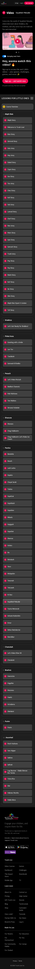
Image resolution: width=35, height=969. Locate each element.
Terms (20, 961)
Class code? (9, 914)
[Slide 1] (16, 52)
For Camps (23, 944)
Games (21, 866)
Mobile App (8, 880)
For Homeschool (9, 939)
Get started (29, 3)
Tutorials (22, 914)
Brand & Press (10, 922)
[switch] (4, 56)
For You (21, 938)
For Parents (9, 934)
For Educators (24, 934)
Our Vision (22, 918)
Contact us (23, 892)
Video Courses (10, 866)
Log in (21, 3)
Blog (6, 904)
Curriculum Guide (23, 909)
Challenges (23, 870)
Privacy (15, 961)
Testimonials (23, 904)
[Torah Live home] (3, 3)
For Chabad (9, 950)
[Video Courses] (31, 98)
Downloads (23, 874)
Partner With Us (10, 918)
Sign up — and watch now (15, 81)
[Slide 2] (18, 52)
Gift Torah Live (10, 900)
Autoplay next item (13, 56)
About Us (8, 892)
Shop (6, 908)
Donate (21, 900)
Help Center (23, 896)
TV (20, 880)
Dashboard (8, 870)
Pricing (7, 896)
